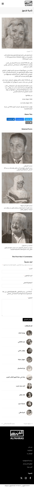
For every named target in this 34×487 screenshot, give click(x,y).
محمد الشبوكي (28, 166)
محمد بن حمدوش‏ (27, 245)
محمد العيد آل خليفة (26, 205)
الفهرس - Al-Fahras (20, 485)
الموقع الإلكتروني (27, 282)
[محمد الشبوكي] (17, 148)
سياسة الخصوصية (27, 460)
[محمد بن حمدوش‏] (17, 227)
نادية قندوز (29, 55)
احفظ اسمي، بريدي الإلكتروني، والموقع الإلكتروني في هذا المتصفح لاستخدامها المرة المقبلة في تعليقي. (17, 292)
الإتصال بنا (29, 453)
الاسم (30, 268)
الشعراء (28, 51)
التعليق (30, 297)
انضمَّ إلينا (29, 450)
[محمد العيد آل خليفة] (17, 188)
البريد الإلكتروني (28, 275)
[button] (3, 4)
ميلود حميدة (28, 424)
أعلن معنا (29, 467)
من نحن (30, 447)
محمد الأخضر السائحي (9, 424)
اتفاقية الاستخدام (27, 464)
